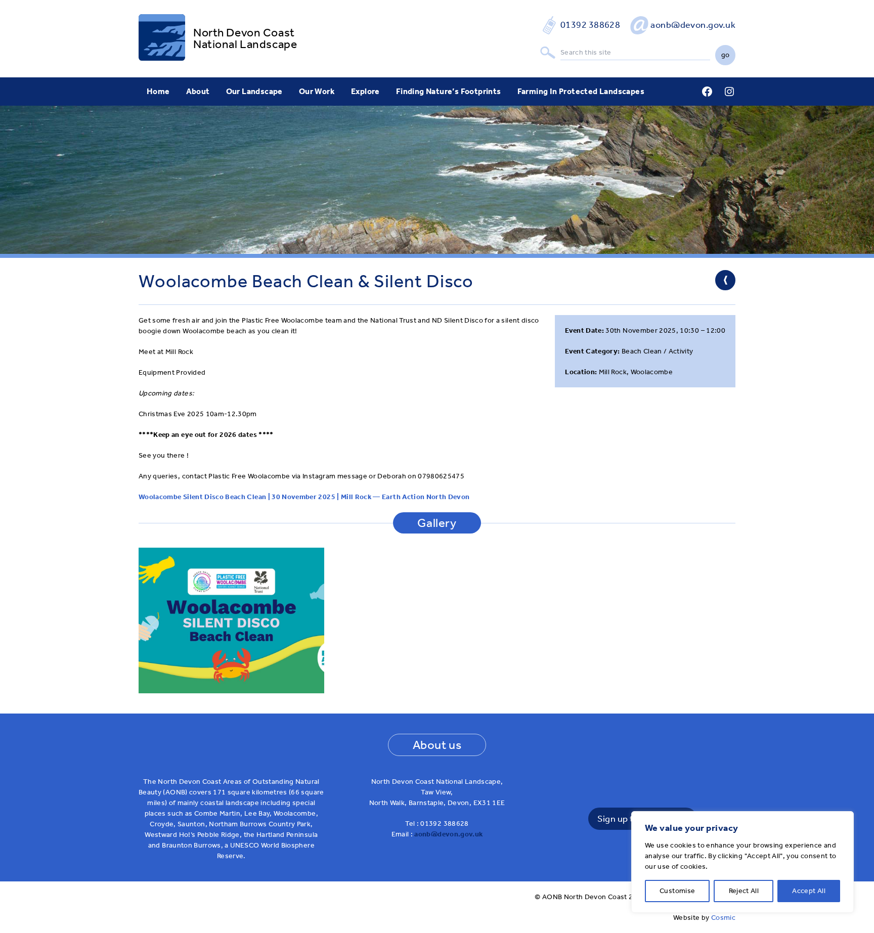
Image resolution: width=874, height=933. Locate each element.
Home (158, 91)
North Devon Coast (244, 32)
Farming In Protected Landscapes (580, 91)
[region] (742, 862)
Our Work (317, 91)
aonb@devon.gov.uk (692, 24)
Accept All (808, 890)
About (198, 91)
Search (547, 53)
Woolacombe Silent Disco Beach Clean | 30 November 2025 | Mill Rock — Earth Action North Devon (304, 497)
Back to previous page (725, 280)
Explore (365, 91)
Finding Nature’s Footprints (448, 91)
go (725, 55)
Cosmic (723, 917)
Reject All (744, 890)
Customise (677, 890)
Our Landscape (254, 91)
